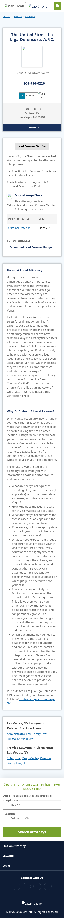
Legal (6, 865)
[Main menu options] (14, 6)
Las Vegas (30, 16)
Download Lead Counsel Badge (31, 247)
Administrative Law (19, 734)
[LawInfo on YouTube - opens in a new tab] (37, 886)
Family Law (39, 734)
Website (34, 127)
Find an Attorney (14, 846)
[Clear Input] (57, 805)
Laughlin (21, 763)
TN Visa (6, 16)
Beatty (11, 763)
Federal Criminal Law (20, 739)
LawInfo (8, 856)
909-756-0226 (34, 83)
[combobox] (32, 805)
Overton (45, 758)
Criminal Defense (19, 228)
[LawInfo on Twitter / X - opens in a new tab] (27, 886)
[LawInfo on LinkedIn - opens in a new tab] (48, 886)
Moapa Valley (30, 758)
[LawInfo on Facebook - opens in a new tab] (16, 886)
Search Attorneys (32, 832)
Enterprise (13, 758)
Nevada (18, 16)
